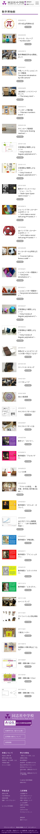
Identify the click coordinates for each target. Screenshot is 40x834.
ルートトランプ (23, 601)
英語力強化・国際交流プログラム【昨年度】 (28, 773)
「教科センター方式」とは (27, 755)
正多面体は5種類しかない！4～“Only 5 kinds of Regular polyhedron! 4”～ (27, 150)
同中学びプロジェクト (26, 767)
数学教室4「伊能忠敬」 (26, 540)
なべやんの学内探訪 (7, 806)
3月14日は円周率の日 (26, 23)
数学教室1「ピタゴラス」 (27, 587)
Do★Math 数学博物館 (26, 780)
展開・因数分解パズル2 (26, 678)
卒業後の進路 (5, 762)
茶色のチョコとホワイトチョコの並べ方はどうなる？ (28, 352)
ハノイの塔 (22, 472)
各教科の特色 (23, 758)
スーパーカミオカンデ (26, 367)
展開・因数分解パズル (26, 693)
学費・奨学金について (26, 800)
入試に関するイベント (26, 795)
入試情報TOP (23, 793)
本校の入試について (25, 798)
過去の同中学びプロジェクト (28, 765)
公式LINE (22, 807)
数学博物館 (28, 27)
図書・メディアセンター (8, 800)
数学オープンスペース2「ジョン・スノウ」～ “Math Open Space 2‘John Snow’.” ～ (26, 192)
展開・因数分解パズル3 (26, 663)
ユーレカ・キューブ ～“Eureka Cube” (25, 39)
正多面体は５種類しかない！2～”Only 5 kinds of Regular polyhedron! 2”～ (27, 312)
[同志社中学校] (13, 4)
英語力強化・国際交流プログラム (28, 770)
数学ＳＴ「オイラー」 (26, 441)
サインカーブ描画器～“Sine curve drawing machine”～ (26, 130)
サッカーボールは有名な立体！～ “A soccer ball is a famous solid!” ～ (28, 255)
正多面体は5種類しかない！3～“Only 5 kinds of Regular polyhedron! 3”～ (27, 171)
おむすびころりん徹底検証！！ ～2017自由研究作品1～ (27, 523)
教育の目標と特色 (7, 758)
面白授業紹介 (23, 760)
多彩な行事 (5, 793)
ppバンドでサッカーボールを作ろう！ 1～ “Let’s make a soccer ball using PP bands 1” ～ (27, 234)
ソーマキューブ (23, 382)
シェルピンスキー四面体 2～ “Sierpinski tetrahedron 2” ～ (27, 274)
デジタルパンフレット (26, 812)
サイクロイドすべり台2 (26, 411)
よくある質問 (23, 802)
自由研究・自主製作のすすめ (28, 762)
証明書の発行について (13, 736)
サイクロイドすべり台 (26, 426)
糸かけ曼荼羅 (23, 397)
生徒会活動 (5, 798)
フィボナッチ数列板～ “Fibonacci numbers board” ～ (26, 112)
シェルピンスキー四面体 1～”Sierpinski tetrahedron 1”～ (28, 293)
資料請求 (29, 2)
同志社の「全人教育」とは (9, 760)
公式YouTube (24, 809)
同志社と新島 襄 (6, 755)
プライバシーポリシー (9, 827)
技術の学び (23, 782)
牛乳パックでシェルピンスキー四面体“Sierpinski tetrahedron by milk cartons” (28, 74)
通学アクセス (30, 4)
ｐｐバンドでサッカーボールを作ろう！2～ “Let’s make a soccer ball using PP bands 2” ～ (28, 213)
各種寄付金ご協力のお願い (14, 731)
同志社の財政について (21, 827)
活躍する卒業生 (24, 805)
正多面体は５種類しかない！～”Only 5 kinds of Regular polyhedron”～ (27, 333)
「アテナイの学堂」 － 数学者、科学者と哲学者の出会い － (28, 488)
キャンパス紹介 (6, 765)
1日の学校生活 (6, 795)
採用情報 (8, 742)
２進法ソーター (23, 632)
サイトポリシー (32, 827)
